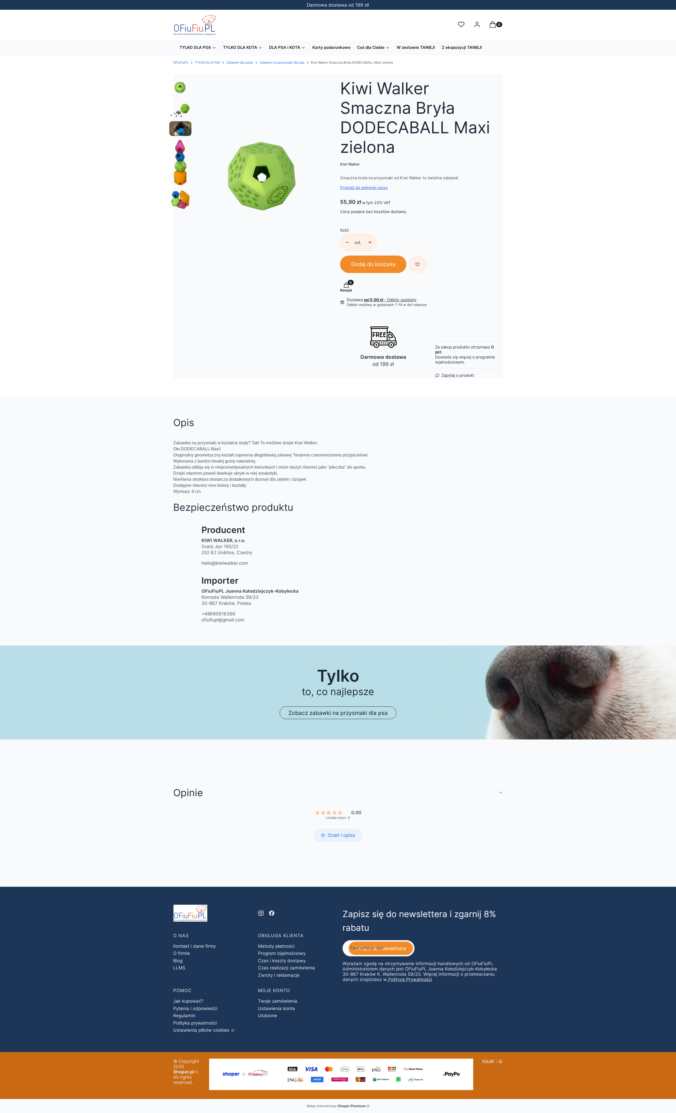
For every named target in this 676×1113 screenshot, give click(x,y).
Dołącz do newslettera (381, 948)
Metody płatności (276, 946)
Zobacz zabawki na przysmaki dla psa (338, 712)
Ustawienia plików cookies (202, 1030)
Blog (177, 960)
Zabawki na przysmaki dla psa (282, 62)
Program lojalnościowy (282, 953)
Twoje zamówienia (277, 1001)
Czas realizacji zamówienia (286, 967)
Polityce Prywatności (410, 979)
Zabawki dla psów (239, 62)
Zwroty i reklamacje (278, 975)
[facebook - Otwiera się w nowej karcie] (272, 913)
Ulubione (267, 1015)
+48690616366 (218, 613)
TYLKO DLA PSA (207, 62)
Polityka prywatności (195, 1023)
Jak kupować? (188, 1001)
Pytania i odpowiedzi (195, 1008)
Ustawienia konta (276, 1008)
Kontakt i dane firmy (194, 946)
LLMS (179, 967)
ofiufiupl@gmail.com (222, 619)
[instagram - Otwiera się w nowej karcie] (261, 913)
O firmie (181, 953)
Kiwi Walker (350, 164)
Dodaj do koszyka (373, 264)
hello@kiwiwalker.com (224, 563)
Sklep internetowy (336, 1106)
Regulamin (184, 1015)
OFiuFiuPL (181, 62)
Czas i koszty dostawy (282, 960)
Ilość (344, 230)
